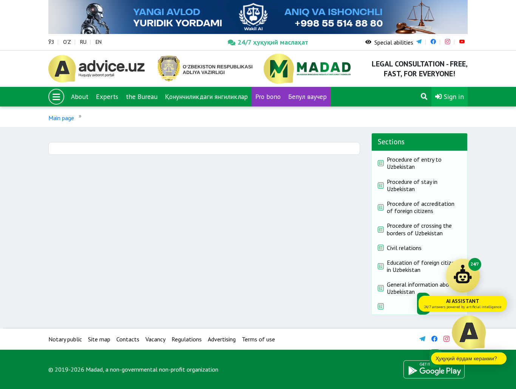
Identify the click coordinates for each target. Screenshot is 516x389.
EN (99, 42)
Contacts (127, 339)
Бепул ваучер (307, 96)
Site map (99, 339)
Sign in (453, 96)
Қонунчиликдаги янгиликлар (206, 96)
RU (83, 42)
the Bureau (142, 96)
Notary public (65, 339)
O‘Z (67, 42)
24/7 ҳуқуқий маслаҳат (273, 42)
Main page (61, 118)
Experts (107, 96)
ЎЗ (51, 42)
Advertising (222, 339)
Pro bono (268, 96)
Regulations (186, 339)
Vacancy (155, 339)
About (79, 96)
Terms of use (258, 339)
